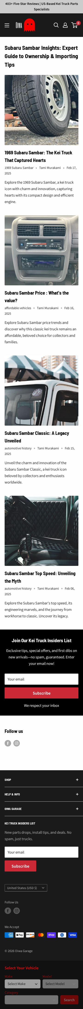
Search (69, 999)
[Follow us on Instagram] (16, 743)
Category (11, 992)
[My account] (65, 25)
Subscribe (41, 693)
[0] (74, 25)
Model (47, 976)
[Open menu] (7, 25)
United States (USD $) (22, 888)
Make (9, 976)
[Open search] (56, 25)
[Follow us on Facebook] (8, 743)
